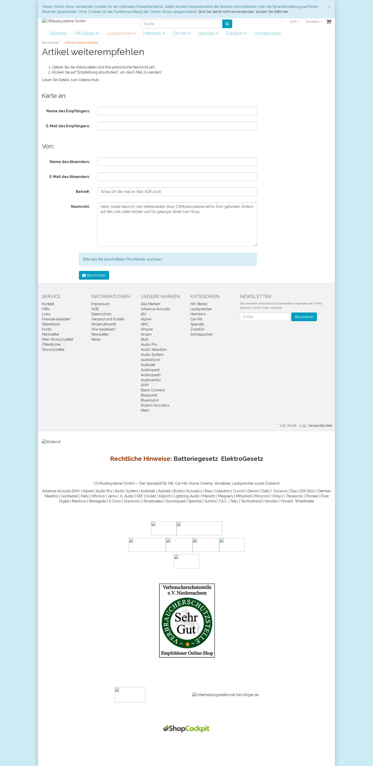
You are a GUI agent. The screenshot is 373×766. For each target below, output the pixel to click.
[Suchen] (227, 24)
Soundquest (175, 501)
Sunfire (210, 501)
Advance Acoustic (155, 309)
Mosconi (262, 496)
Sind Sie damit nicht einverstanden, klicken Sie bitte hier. (243, 12)
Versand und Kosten (108, 319)
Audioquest (150, 370)
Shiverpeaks (153, 501)
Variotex (271, 501)
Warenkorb (51, 324)
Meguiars (225, 496)
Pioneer (312, 496)
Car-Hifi (180, 33)
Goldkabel (69, 496)
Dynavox (281, 491)
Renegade (97, 501)
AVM (144, 385)
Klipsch (165, 496)
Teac (234, 501)
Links (46, 314)
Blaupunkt (149, 395)
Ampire (147, 329)
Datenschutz (89, 80)
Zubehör (235, 33)
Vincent (286, 501)
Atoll (144, 339)
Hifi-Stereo (85, 33)
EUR (293, 21)
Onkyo (277, 496)
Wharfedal (303, 501)
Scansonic (132, 501)
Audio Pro (149, 344)
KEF (140, 496)
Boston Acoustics (155, 405)
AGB (95, 309)
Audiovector (151, 380)
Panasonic (295, 496)
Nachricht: (80, 207)
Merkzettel (50, 334)
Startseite (58, 33)
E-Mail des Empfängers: (68, 126)
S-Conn (115, 501)
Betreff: (83, 192)
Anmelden (313, 21)
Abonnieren (304, 317)
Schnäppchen (267, 33)
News (95, 339)
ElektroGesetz (242, 458)
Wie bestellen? (103, 329)
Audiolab (148, 365)
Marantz (208, 496)
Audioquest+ (151, 375)
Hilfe (45, 309)
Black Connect (153, 390)
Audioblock (150, 360)
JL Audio (127, 496)
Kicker (151, 496)
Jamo (112, 496)
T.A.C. (223, 501)
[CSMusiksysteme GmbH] (64, 21)
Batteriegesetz (196, 458)
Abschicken (96, 275)
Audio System (152, 355)
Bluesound (150, 400)
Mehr (145, 410)
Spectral (195, 501)
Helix (85, 496)
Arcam (146, 334)
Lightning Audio (187, 496)
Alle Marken (150, 304)
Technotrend (251, 501)
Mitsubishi (244, 496)
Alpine (146, 319)
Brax (208, 491)
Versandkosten (320, 426)
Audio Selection (154, 350)
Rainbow (79, 501)
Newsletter (100, 334)
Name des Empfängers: (68, 111)
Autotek (164, 491)
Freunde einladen (56, 319)
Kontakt (48, 304)
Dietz (265, 491)
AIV (143, 314)
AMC (145, 324)
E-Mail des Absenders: (69, 177)
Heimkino (152, 33)
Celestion (222, 491)
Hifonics (98, 496)
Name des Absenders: (70, 162)
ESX (303, 491)
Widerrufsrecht (103, 324)
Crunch (239, 491)
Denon (253, 491)
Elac (294, 491)
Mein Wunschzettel (57, 339)
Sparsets (206, 33)
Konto (47, 329)
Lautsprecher (120, 33)
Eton (311, 491)
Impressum (100, 304)
